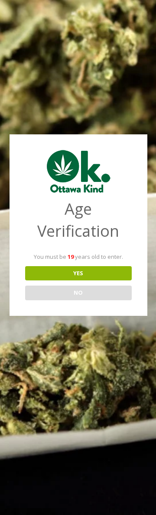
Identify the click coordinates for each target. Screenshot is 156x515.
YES (78, 273)
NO (78, 292)
